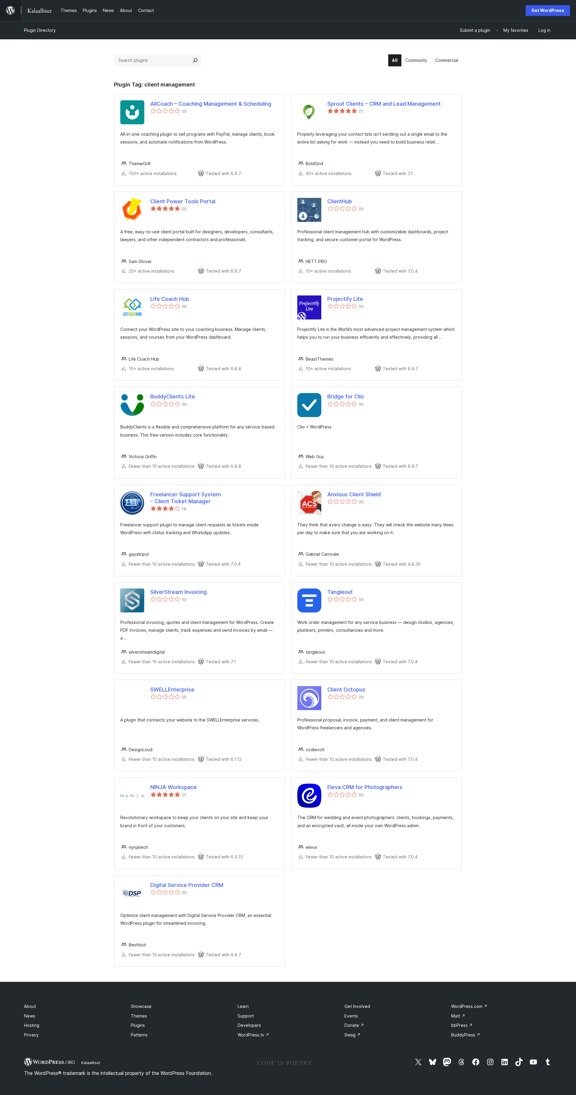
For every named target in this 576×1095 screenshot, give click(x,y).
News (29, 1015)
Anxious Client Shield (354, 494)
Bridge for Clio (345, 396)
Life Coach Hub (169, 299)
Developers (249, 1025)
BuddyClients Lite (172, 396)
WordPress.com (469, 1006)
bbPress (462, 1025)
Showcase (141, 1006)
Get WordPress (547, 10)
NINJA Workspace (173, 787)
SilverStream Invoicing (178, 592)
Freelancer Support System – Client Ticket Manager (185, 497)
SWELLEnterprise (172, 689)
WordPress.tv (253, 1034)
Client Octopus (346, 689)
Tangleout (340, 592)
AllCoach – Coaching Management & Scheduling (210, 104)
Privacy (31, 1034)
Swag (352, 1034)
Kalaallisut (90, 1062)
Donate (354, 1025)
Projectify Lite (345, 299)
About (30, 1006)
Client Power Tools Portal (182, 201)
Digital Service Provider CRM (186, 885)
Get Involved (357, 1006)
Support (246, 1015)
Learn (243, 1006)
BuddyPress (465, 1034)
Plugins (138, 1025)
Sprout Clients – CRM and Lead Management (384, 104)
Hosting (31, 1025)
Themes (139, 1015)
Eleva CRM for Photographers (365, 787)
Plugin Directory (40, 30)
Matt (458, 1015)
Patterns (139, 1034)
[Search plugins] (195, 60)
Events (351, 1015)
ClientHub (339, 201)
